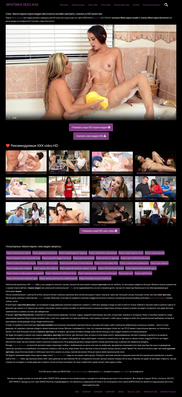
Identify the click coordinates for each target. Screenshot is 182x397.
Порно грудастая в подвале (19, 268)
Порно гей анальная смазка (111, 268)
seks (71, 288)
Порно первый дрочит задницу (73, 253)
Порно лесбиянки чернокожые (103, 253)
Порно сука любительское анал (135, 258)
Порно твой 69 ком (143, 273)
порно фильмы (20, 345)
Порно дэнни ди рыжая (83, 258)
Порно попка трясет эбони (18, 253)
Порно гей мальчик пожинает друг (22, 278)
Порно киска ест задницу (107, 258)
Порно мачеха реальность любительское (58, 278)
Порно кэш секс (126, 273)
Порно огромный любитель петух (61, 273)
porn (17, 358)
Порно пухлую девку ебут (106, 263)
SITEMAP (86, 391)
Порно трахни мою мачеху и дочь (141, 268)
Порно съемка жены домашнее (134, 263)
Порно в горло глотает (47, 263)
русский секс (60, 355)
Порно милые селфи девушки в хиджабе (25, 273)
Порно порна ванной (154, 253)
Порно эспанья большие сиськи (21, 263)
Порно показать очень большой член (23, 258)
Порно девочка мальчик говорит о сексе (78, 268)
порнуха (96, 18)
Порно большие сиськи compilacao (95, 278)
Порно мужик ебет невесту (46, 268)
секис (40, 298)
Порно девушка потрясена (45, 253)
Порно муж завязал (159, 263)
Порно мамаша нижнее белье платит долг (97, 273)
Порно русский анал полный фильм (76, 263)
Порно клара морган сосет (131, 253)
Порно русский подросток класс (56, 258)
